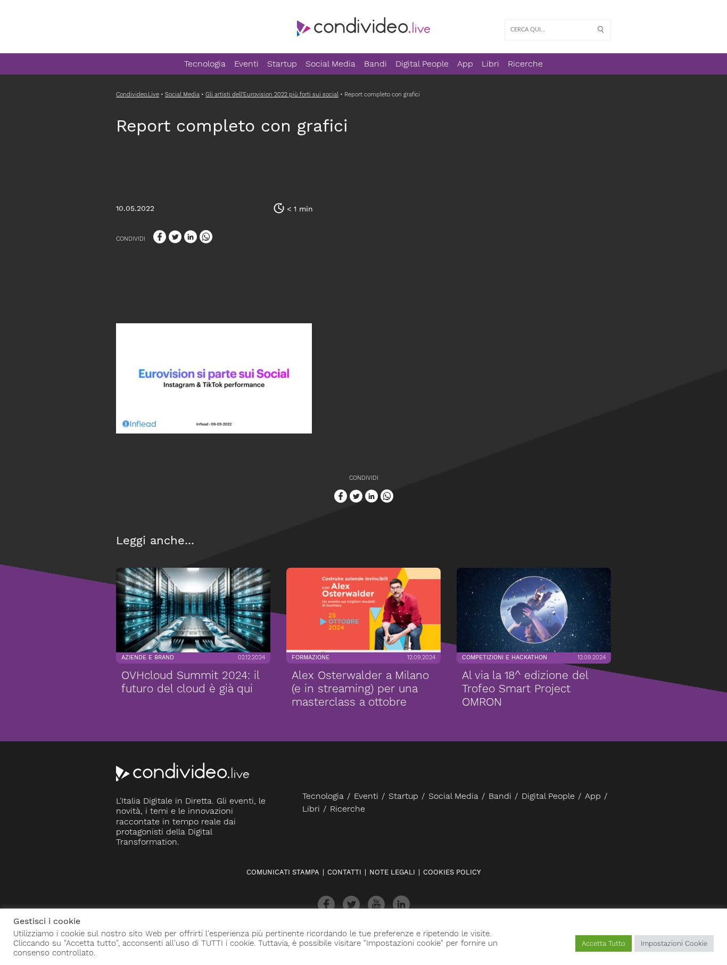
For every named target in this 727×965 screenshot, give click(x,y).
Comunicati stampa (282, 872)
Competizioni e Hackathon (504, 658)
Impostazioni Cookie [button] (674, 943)
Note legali (392, 872)
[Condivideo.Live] (363, 26)
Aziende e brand (147, 658)
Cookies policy (452, 872)
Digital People (422, 64)
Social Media (330, 64)
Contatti (344, 872)
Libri (490, 64)
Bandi (375, 64)
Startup (282, 64)
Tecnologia (205, 64)
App (465, 64)
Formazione (310, 658)
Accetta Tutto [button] (603, 943)
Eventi (246, 64)
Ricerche (525, 64)
